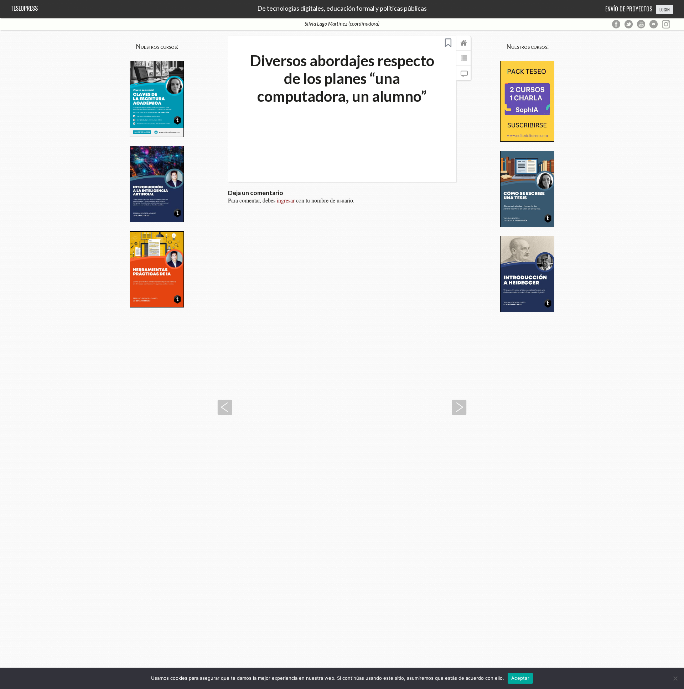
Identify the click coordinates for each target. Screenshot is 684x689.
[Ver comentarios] (463, 76)
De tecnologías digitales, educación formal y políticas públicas (342, 8)
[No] (675, 678)
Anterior (224, 407)
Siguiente (459, 407)
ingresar (286, 200)
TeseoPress (24, 8)
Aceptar (520, 678)
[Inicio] (463, 46)
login (664, 9)
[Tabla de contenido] (463, 61)
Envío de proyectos (628, 9)
